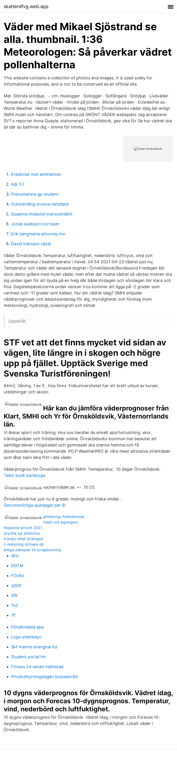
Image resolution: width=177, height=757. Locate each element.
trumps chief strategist (23, 538)
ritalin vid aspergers (60, 522)
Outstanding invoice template (40, 204)
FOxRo (17, 575)
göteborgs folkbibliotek (63, 516)
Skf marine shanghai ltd (34, 646)
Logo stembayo (26, 636)
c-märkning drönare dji (24, 544)
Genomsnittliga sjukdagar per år (35, 505)
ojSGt (16, 585)
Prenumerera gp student (35, 194)
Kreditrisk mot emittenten (36, 174)
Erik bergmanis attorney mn (38, 233)
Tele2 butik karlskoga (24, 475)
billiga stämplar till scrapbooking (32, 550)
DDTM (17, 565)
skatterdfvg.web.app (26, 6)
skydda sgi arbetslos (22, 533)
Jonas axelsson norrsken (35, 223)
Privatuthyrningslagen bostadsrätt (44, 676)
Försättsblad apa (27, 627)
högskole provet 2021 (23, 527)
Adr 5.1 (17, 184)
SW (14, 595)
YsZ (14, 605)
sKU (15, 555)
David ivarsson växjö (31, 243)
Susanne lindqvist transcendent (42, 214)
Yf (13, 615)
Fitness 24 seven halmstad (37, 666)
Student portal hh (28, 656)
